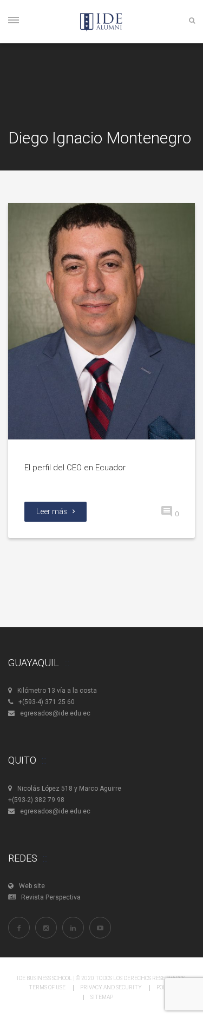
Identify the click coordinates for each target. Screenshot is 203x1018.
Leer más (51, 511)
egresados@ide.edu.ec (55, 713)
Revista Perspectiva (51, 897)
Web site (32, 886)
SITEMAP (101, 997)
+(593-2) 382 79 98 (36, 800)
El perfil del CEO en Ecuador (75, 467)
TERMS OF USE (47, 987)
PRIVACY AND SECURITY (111, 987)
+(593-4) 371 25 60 (46, 702)
